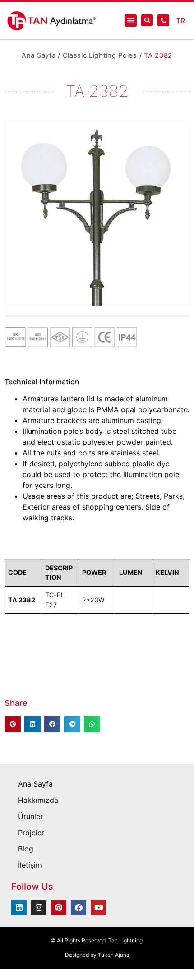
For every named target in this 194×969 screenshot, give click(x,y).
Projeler (31, 832)
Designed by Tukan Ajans (97, 954)
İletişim (30, 864)
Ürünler (30, 816)
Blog (25, 848)
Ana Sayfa (38, 55)
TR (180, 20)
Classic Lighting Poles (100, 55)
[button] (131, 20)
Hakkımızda (38, 800)
